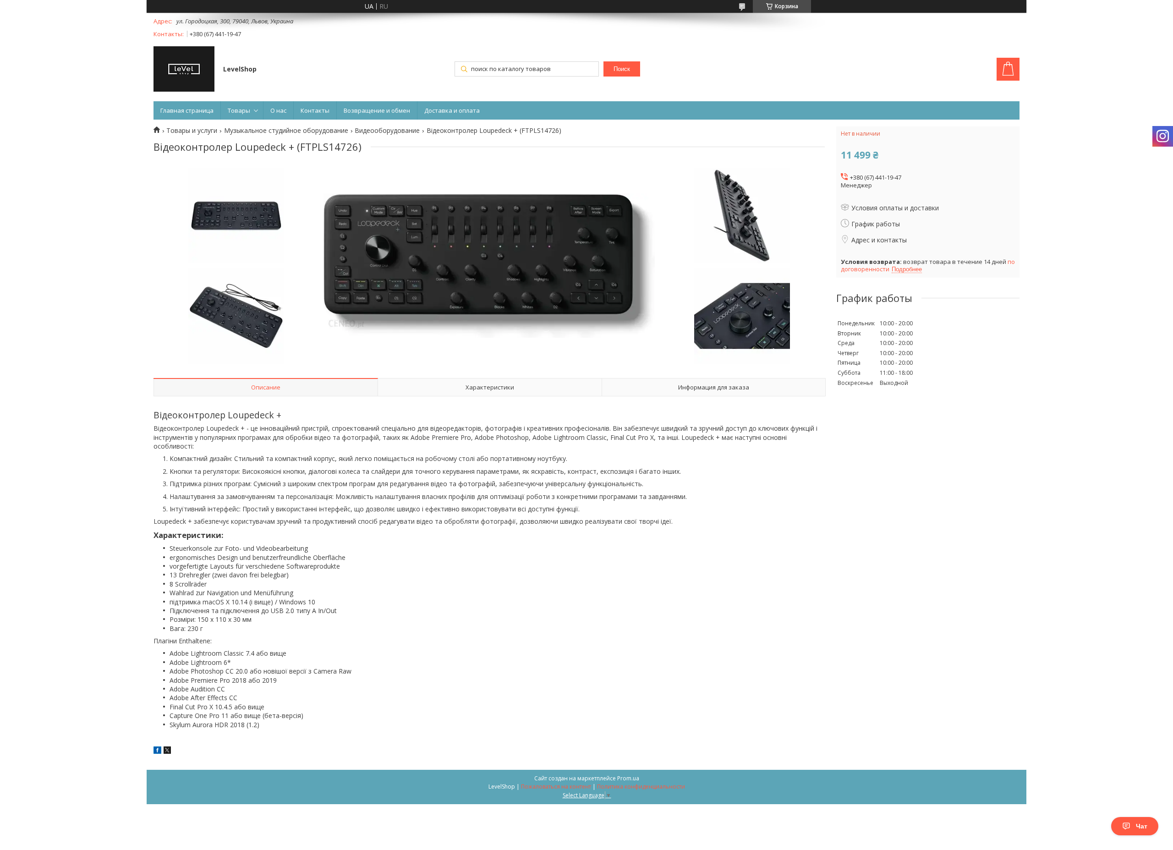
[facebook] (157, 751)
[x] (167, 751)
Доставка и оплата (452, 110)
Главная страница (187, 110)
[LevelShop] (183, 69)
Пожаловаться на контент (556, 786)
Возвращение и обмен (377, 110)
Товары (239, 110)
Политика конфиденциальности (641, 786)
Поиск (622, 69)
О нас (278, 110)
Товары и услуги (191, 130)
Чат (1141, 826)
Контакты (315, 110)
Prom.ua (628, 778)
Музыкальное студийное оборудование (286, 130)
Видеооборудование (387, 130)
